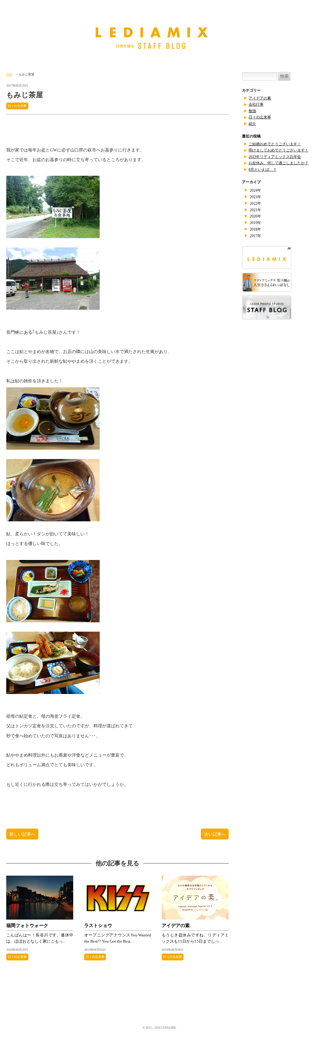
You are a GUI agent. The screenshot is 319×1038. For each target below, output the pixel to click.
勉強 (252, 111)
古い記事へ (215, 833)
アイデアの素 (260, 98)
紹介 (252, 124)
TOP (9, 74)
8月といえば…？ (263, 169)
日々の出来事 (17, 106)
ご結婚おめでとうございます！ (275, 144)
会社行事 (256, 104)
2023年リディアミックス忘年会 (275, 157)
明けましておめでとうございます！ (278, 150)
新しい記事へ (22, 833)
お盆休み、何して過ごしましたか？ (278, 163)
